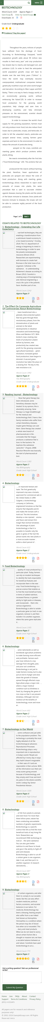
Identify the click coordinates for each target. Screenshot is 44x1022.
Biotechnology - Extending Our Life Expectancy (21, 227)
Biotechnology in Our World (19, 729)
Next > (26, 216)
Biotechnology (12, 483)
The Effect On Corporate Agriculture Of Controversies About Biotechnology (21, 307)
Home (4, 996)
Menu (37, 3)
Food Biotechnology (15, 566)
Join (11, 996)
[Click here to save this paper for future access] (33, 301)
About (24, 996)
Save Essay (6, 14)
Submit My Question (14, 987)
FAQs (17, 996)
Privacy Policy (35, 999)
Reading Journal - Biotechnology (21, 394)
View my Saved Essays (24, 14)
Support (5, 999)
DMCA (12, 1018)
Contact (32, 996)
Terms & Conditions (19, 999)
